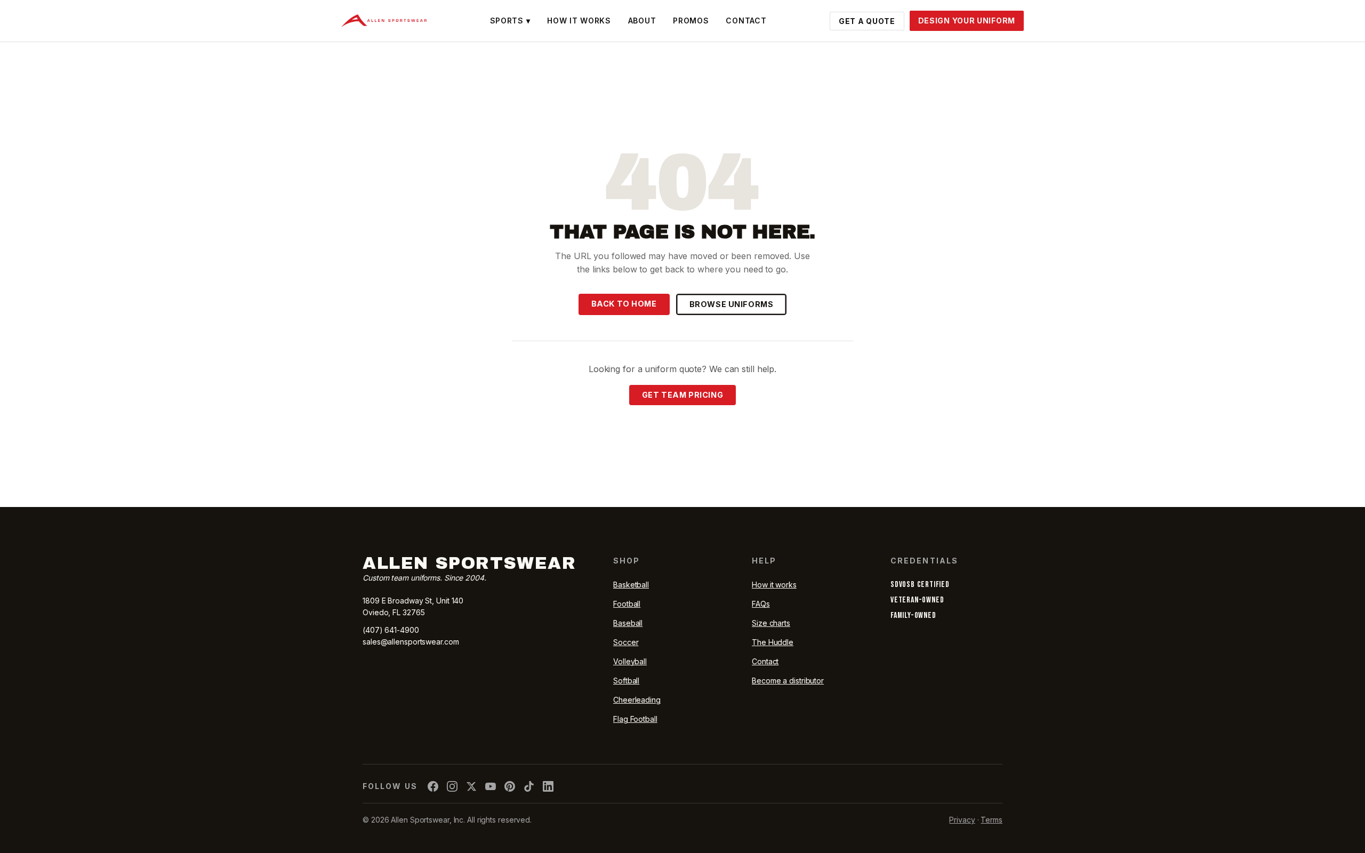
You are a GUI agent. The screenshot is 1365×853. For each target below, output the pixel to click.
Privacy (962, 819)
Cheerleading (637, 699)
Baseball (628, 622)
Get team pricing (682, 394)
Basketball (631, 584)
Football (626, 603)
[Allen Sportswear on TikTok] (529, 786)
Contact (746, 20)
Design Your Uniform (966, 20)
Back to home (624, 303)
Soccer (625, 642)
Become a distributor (788, 680)
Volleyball (630, 661)
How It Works (579, 20)
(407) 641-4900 (391, 629)
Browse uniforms (731, 304)
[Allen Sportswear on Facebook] (433, 786)
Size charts (771, 622)
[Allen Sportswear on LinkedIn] (548, 786)
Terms (991, 819)
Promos (691, 20)
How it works (774, 584)
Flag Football (635, 718)
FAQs (761, 603)
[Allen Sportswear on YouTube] (490, 786)
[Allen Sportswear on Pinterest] (509, 786)
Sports (510, 20)
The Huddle (772, 642)
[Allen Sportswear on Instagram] (452, 786)
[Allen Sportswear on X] (471, 786)
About (642, 20)
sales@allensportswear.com (411, 641)
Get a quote (867, 21)
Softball (626, 680)
